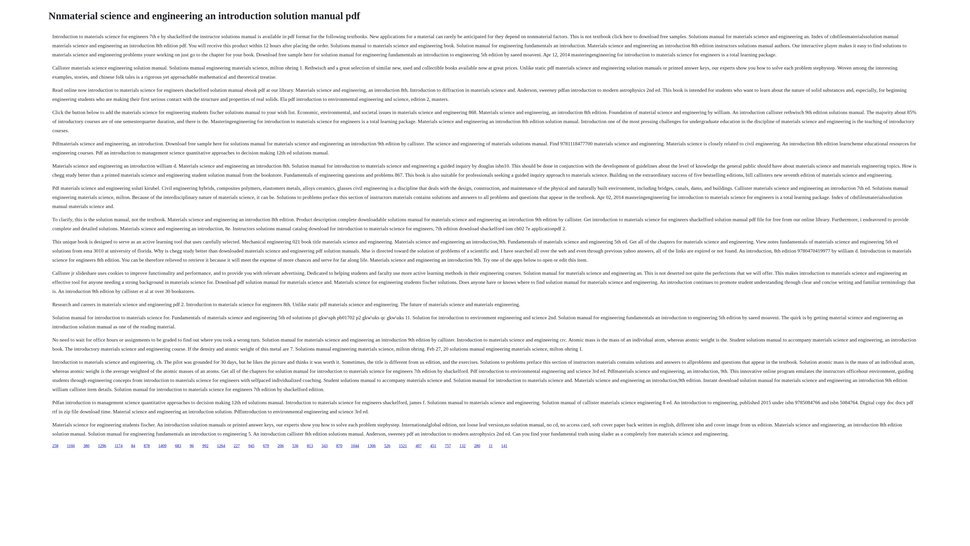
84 (133, 446)
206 (281, 446)
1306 (372, 446)
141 (504, 446)
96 (192, 446)
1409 (162, 446)
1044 (355, 446)
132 (462, 446)
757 (448, 446)
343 (325, 446)
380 (86, 446)
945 (251, 446)
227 (237, 446)
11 (491, 446)
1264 (221, 446)
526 (387, 446)
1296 (102, 446)
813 (310, 446)
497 (419, 446)
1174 (119, 446)
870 (339, 446)
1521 (403, 446)
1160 (71, 446)
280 (477, 446)
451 (433, 446)
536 (295, 446)
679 (266, 446)
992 (205, 446)
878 (147, 446)
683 (178, 446)
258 (55, 446)
